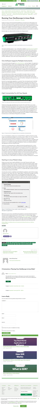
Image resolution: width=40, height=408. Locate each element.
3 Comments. (22, 20)
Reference (24, 0)
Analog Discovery (15, 242)
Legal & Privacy (3, 393)
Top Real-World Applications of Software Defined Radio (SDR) (16, 346)
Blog (19, 0)
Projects (33, 6)
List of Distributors (16, 388)
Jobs (2, 391)
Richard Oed (18, 20)
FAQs (3, 388)
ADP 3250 (28, 56)
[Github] (37, 6)
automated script (23, 242)
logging (33, 242)
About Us (3, 387)
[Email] (11, 236)
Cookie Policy (25, 398)
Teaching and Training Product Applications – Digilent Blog (22, 14)
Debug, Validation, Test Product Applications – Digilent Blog (15, 10)
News (9, 385)
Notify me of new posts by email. (8, 330)
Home (3, 10)
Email (3, 317)
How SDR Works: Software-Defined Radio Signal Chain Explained (16, 360)
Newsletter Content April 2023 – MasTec (16, 290)
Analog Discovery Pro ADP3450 (32, 48)
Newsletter (10, 388)
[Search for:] (7, 4)
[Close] (38, 398)
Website (3, 322)
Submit (26, 394)
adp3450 (8, 242)
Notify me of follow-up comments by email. (11, 327)
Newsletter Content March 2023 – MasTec (16, 286)
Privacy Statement (33, 398)
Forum (29, 6)
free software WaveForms (20, 63)
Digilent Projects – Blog (31, 10)
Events (9, 389)
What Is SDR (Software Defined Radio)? (11, 373)
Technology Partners (16, 390)
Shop (14, 0)
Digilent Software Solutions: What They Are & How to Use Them (12, 12)
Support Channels (34, 388)
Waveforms (5, 245)
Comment (4, 300)
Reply (8, 281)
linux (29, 242)
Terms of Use (20, 402)
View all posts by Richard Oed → (15, 260)
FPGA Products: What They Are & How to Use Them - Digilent (23, 13)
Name (3, 313)
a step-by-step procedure (26, 216)
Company (4, 385)
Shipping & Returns (4, 390)
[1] (34, 108)
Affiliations (16, 385)
